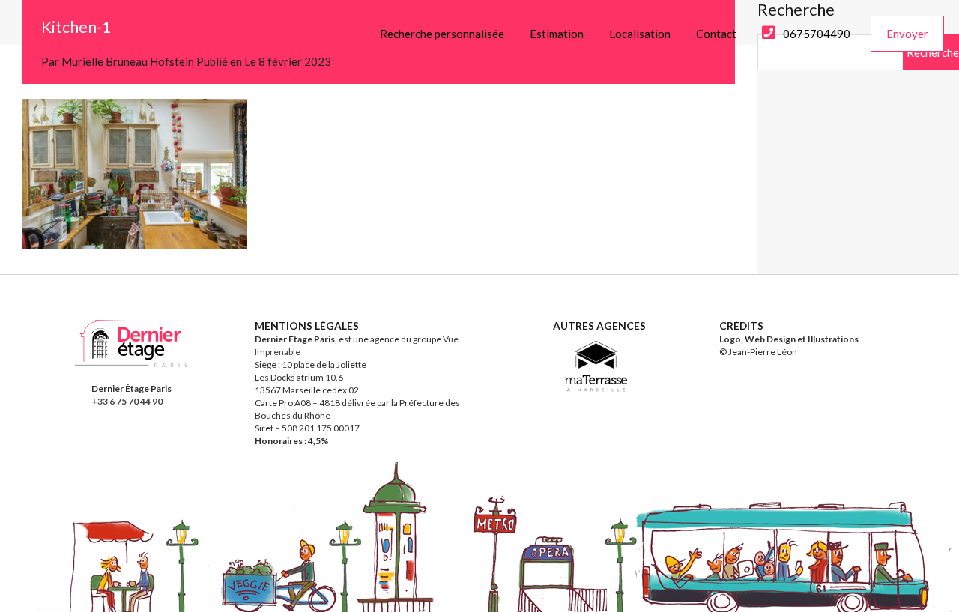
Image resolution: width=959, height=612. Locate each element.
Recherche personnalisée (442, 33)
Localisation (640, 33)
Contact (716, 33)
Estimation (557, 33)
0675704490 (816, 33)
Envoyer (907, 33)
